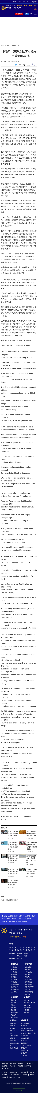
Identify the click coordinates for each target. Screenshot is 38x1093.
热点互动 (27, 969)
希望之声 (5, 1075)
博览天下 (19, 956)
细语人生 (27, 994)
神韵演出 (12, 958)
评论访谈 (28, 964)
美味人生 (12, 1033)
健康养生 (27, 997)
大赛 (19, 2)
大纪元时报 (22, 1072)
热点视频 (19, 953)
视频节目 (28, 929)
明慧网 (25, 1075)
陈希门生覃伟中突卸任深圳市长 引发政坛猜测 (13, 871)
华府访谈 (14, 982)
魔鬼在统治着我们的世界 (28, 1033)
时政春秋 (27, 974)
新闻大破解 (28, 979)
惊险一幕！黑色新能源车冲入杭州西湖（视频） (13, 858)
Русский (12, 921)
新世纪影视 (11, 1077)
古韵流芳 (13, 1005)
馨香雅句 (13, 1007)
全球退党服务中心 (15, 1075)
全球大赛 (19, 958)
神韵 (14, 2)
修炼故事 (24, 1053)
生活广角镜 (13, 1023)
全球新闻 (14, 967)
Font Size (28, 64)
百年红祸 (24, 1040)
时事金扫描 (28, 972)
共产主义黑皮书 (26, 1045)
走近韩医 (26, 1012)
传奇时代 (24, 1026)
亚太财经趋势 (15, 989)
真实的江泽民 (25, 1038)
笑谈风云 (13, 1002)
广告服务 (20, 1066)
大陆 (13, 46)
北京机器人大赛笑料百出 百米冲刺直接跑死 (31, 871)
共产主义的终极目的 (27, 1031)
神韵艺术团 (13, 1072)
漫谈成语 (13, 1010)
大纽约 (10, 916)
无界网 (4, 1077)
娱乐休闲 (13, 1020)
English (28, 919)
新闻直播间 (19, 14)
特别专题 (24, 1020)
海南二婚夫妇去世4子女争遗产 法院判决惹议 (13, 833)
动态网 (32, 1075)
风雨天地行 (24, 1043)
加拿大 (16, 916)
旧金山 (8, 919)
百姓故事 (24, 1048)
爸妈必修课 (14, 1012)
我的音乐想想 (14, 1048)
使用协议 (5, 1066)
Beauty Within (14, 1035)
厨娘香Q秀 (13, 1040)
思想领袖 (27, 977)
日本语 (18, 921)
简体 (35, 2)
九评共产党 (24, 1035)
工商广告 (24, 1055)
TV (27, 14)
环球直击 (14, 969)
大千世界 (12, 1038)
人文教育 (14, 997)
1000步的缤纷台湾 (14, 1044)
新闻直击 (14, 977)
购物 (24, 937)
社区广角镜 (14, 987)
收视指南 (20, 1063)
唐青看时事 (28, 984)
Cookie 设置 (19, 1090)
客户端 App (5, 1068)
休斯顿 (33, 916)
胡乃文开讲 (27, 1005)
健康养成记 (27, 1007)
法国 (3, 919)
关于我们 (13, 1063)
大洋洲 (27, 916)
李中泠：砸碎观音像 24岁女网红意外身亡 (13, 883)
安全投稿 (12, 1066)
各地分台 (25, 2)
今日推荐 (12, 956)
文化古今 (13, 1015)
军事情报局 (28, 982)
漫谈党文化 (24, 1050)
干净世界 (31, 1072)
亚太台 (14, 919)
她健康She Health (29, 1002)
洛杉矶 (21, 916)
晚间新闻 (14, 974)
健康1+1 (26, 1000)
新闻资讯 (8, 46)
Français (4, 921)
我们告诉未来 (25, 1023)
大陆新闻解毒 (29, 992)
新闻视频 (14, 964)
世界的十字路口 (29, 987)
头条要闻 (12, 953)
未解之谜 (13, 1000)
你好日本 (12, 1026)
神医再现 (26, 1010)
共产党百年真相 (26, 1028)
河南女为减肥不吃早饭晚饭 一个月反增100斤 (31, 833)
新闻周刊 (14, 979)
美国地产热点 (15, 1017)
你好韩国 (12, 1028)
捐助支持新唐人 (15, 937)
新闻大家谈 (28, 967)
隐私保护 (28, 1063)
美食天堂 (12, 1031)
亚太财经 (14, 992)
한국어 (24, 921)
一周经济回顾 (15, 984)
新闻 (11, 944)
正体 (31, 2)
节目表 (12, 933)
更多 (19, 1077)
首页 (2, 46)
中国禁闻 (14, 972)
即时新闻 (27, 953)
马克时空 (27, 989)
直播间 (20, 933)
